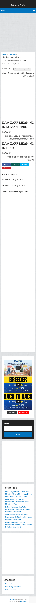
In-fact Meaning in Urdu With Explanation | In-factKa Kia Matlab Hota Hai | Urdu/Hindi (17, 509)
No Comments (20, 64)
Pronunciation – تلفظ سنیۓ (22, 69)
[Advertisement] (18, 32)
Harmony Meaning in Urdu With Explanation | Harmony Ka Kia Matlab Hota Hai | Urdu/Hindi (18, 524)
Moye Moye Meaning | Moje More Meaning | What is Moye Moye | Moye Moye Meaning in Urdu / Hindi (18, 494)
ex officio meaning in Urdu (13, 185)
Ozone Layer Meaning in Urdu (15, 191)
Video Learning (10, 590)
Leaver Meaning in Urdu (12, 179)
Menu (3, 10)
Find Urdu (18, 4)
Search (6, 423)
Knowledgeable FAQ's (13, 587)
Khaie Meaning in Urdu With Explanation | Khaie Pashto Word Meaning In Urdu (17, 501)
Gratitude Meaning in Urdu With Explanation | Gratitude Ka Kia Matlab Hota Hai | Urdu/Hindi (18, 517)
